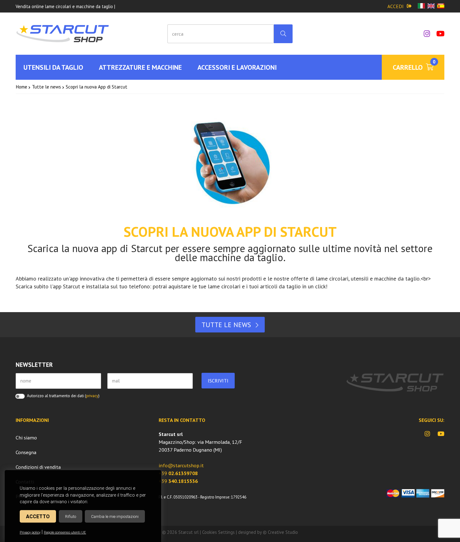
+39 (178, 473)
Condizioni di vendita (38, 467)
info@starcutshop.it (181, 465)
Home (21, 87)
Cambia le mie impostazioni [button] (115, 516)
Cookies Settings (218, 532)
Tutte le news (46, 87)
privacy (92, 395)
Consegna (26, 452)
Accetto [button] (38, 516)
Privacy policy (30, 532)
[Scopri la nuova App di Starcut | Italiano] (421, 6)
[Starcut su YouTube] (437, 34)
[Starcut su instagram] (423, 34)
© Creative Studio (280, 532)
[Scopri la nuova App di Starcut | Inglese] (431, 6)
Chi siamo (26, 437)
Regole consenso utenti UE (65, 532)
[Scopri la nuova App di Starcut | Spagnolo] (440, 6)
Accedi (395, 6)
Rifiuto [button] (70, 516)
